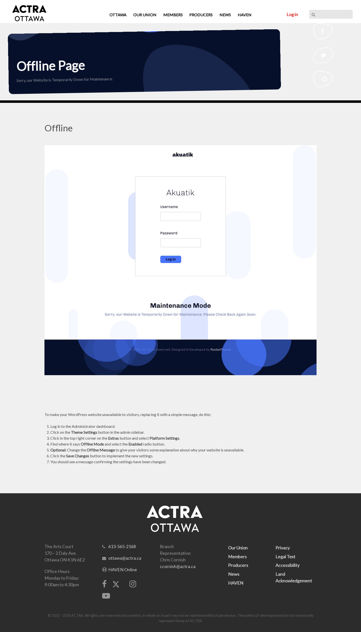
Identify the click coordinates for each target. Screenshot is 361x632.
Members (237, 556)
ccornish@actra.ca (177, 566)
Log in (292, 14)
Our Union (238, 547)
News (233, 574)
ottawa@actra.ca (124, 558)
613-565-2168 (122, 546)
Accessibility (288, 565)
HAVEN (235, 583)
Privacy (283, 547)
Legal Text (285, 556)
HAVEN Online (122, 569)
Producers (238, 565)
